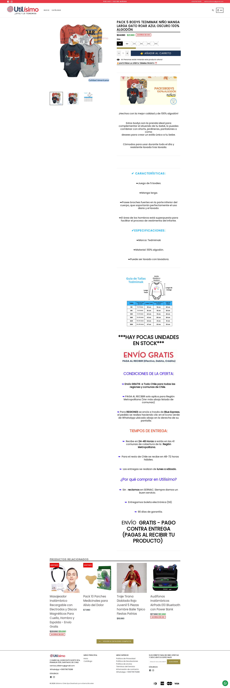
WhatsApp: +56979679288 (128, 672)
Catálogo (56, 10)
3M (120, 44)
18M (141, 44)
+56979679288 (196, 1)
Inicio (46, 10)
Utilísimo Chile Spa (63, 683)
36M (155, 44)
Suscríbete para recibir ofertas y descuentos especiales (164, 656)
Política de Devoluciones (127, 661)
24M (148, 44)
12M (134, 44)
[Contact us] (225, 683)
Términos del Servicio (125, 666)
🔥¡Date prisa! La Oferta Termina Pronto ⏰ (137, 63)
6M (127, 44)
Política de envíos (124, 664)
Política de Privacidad (125, 658)
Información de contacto (127, 669)
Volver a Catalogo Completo (116, 641)
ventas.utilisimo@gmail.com (213, 1)
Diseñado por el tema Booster (82, 683)
